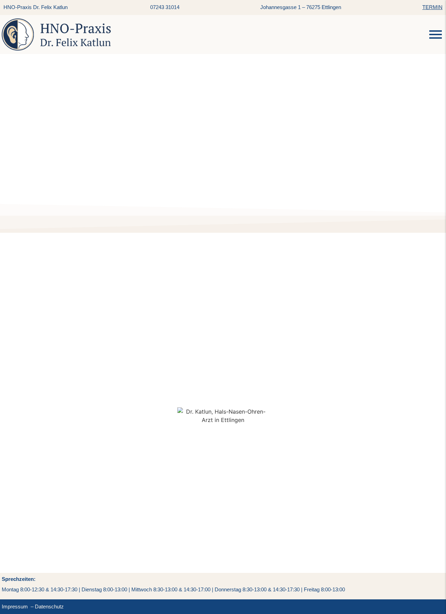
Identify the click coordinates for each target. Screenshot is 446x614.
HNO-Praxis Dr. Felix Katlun (35, 7)
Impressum (15, 606)
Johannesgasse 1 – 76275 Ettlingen (300, 7)
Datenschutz (49, 606)
